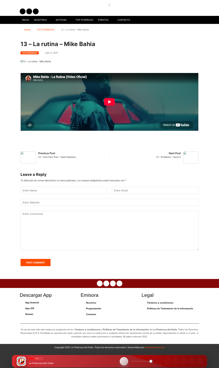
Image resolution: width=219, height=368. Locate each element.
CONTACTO (124, 19)
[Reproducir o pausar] (124, 361)
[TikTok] (184, 361)
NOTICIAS (61, 19)
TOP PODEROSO (84, 19)
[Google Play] (200, 361)
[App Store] (192, 361)
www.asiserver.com (154, 347)
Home (27, 29)
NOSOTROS (40, 19)
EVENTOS (103, 19)
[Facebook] (168, 361)
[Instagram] (176, 361)
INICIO (25, 19)
